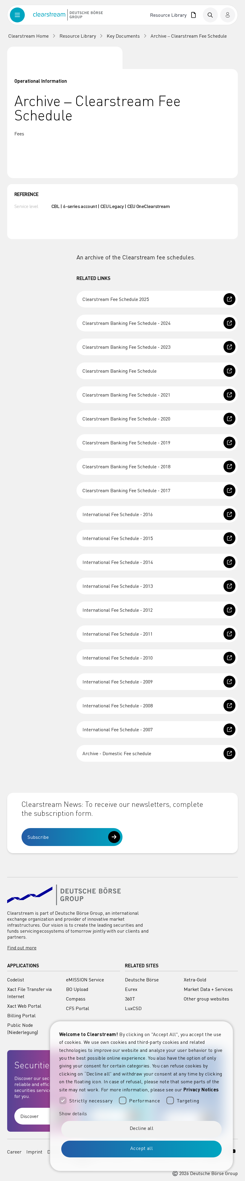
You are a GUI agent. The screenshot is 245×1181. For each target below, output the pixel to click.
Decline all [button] (141, 1128)
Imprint (34, 1152)
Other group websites (206, 999)
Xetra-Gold (195, 980)
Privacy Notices (201, 1089)
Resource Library (169, 15)
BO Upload (77, 989)
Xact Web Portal (24, 1006)
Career (14, 1152)
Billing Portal (21, 1015)
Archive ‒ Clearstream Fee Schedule (189, 36)
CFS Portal (77, 1008)
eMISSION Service (85, 980)
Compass (75, 999)
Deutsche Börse (142, 980)
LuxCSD (133, 1008)
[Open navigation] (21, 14)
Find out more (21, 948)
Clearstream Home (28, 36)
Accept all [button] (141, 1148)
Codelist (15, 980)
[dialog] (141, 1096)
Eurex (131, 989)
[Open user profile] (227, 14)
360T (130, 999)
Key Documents (123, 36)
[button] (141, 1113)
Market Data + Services (208, 989)
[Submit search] (210, 15)
